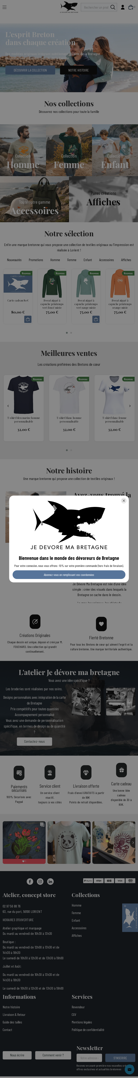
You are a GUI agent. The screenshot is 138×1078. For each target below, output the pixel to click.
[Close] (124, 501)
